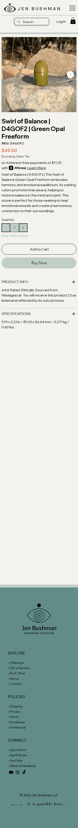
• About (13, 679)
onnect (17, 684)
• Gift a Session (19, 668)
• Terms (14, 717)
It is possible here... (47, 804)
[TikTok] (24, 772)
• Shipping (15, 706)
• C (10, 684)
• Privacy (14, 711)
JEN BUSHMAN (39, 8)
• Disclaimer (16, 722)
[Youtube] (11, 772)
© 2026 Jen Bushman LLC (39, 795)
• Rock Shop (16, 673)
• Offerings (16, 663)
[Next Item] (70, 74)
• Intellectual (17, 727)
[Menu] (71, 8)
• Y (9, 761)
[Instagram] (17, 772)
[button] (73, 20)
